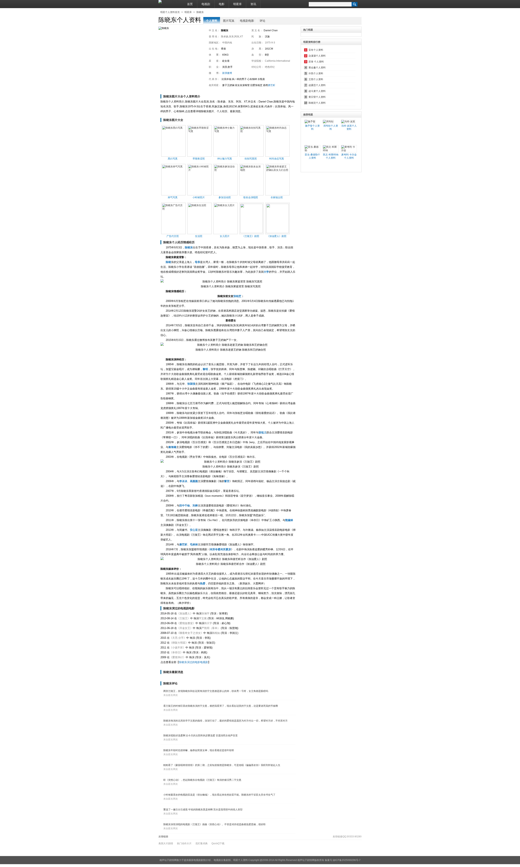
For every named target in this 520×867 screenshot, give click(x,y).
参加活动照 (225, 197)
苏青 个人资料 (316, 61)
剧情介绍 (206, 860)
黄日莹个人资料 (317, 97)
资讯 (253, 4)
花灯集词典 (201, 843)
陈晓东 (200, 12)
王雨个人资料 (316, 79)
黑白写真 (173, 158)
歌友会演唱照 (250, 197)
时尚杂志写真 (276, 158)
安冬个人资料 (316, 49)
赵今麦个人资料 (317, 91)
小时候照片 (199, 197)
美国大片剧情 (165, 843)
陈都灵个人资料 (317, 102)
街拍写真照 (251, 158)
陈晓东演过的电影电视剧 (193, 662)
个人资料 (211, 20)
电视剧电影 (247, 20)
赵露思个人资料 (317, 85)
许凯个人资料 (316, 73)
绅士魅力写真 (224, 158)
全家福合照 (277, 197)
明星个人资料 (240, 860)
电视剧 (206, 4)
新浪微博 (227, 73)
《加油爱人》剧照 (276, 236)
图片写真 (228, 20)
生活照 (198, 236)
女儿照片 (225, 236)
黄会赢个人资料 (317, 67)
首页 (190, 4)
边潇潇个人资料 (317, 55)
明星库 (237, 4)
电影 (221, 4)
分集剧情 (226, 860)
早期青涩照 (199, 158)
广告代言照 (173, 236)
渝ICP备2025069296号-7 (347, 860)
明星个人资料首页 (170, 12)
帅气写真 (173, 197)
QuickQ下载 (217, 843)
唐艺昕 (271, 85)
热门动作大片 (184, 843)
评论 (262, 20)
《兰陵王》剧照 (250, 236)
